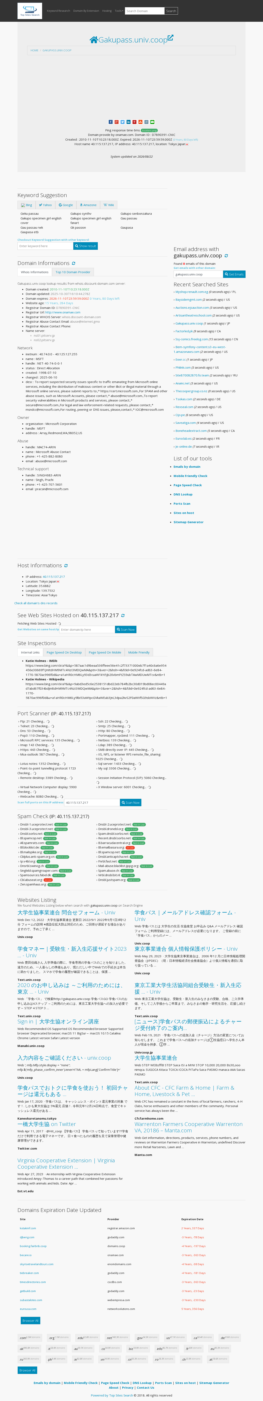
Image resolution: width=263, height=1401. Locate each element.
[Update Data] (72, 263)
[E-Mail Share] (152, 121)
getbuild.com (28, 1291)
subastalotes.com (31, 1300)
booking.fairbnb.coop (33, 1246)
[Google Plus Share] (116, 121)
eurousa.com (28, 1309)
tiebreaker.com (29, 1273)
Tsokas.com (183, 399)
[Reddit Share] (146, 121)
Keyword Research (58, 11)
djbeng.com (27, 1237)
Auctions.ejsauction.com (192, 307)
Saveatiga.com (185, 423)
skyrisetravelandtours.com (36, 1264)
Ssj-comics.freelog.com (191, 339)
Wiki (110, 205)
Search (171, 11)
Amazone (90, 205)
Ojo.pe (180, 415)
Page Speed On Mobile (105, 652)
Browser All (30, 1320)
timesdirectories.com (33, 1282)
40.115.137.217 (54, 576)
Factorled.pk (184, 331)
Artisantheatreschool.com (193, 315)
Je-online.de (183, 446)
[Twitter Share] (122, 121)
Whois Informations (34, 272)
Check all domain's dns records (36, 603)
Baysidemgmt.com (188, 299)
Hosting (107, 11)
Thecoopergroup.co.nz (191, 391)
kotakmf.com (28, 1228)
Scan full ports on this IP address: (40, 802)
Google (67, 205)
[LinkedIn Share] (128, 121)
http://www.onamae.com (62, 312)
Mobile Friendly (139, 652)
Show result (87, 246)
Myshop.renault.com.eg (191, 292)
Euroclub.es (183, 438)
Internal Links (30, 652)
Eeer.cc (180, 359)
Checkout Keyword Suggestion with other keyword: (53, 240)
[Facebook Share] (110, 121)
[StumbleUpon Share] (140, 121)
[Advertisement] (131, 87)
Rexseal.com (184, 407)
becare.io (26, 1255)
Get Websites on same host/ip (38, 629)
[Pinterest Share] (134, 121)
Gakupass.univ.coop (57, 50)
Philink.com (183, 367)
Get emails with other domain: (195, 268)
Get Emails (236, 274)
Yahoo (47, 205)
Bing (28, 205)
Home (34, 50)
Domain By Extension (86, 11)
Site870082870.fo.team (192, 375)
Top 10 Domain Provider (72, 272)
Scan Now (127, 629)
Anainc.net (182, 383)
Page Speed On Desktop (64, 652)
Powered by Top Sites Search (112, 1395)
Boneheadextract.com (191, 431)
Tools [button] (118, 11)
